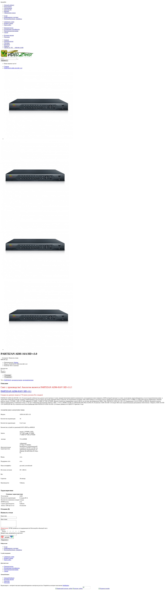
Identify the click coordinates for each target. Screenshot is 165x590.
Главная (6, 66)
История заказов (9, 35)
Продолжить (4, 540)
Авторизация (8, 8)
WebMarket (66, 585)
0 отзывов (5, 358)
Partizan (16, 362)
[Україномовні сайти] (78, 588)
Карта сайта (7, 25)
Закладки (7, 581)
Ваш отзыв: (4, 519)
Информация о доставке (11, 17)
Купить (3, 372)
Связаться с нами (9, 22)
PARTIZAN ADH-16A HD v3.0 (13, 68)
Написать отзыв (13, 358)
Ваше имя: (4, 516)
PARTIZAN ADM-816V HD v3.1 (16, 391)
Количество (4, 368)
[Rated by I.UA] (86, 588)
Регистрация (8, 6)
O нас (5, 15)
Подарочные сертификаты (12, 29)
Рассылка (7, 37)
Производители (8, 28)
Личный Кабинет (9, 578)
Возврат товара (8, 23)
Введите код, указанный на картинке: (12, 533)
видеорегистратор (17, 380)
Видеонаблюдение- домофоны (13, 19)
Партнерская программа (11, 31)
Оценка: (3, 529)
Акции (6, 32)
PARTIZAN (7, 380)
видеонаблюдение (28, 380)
